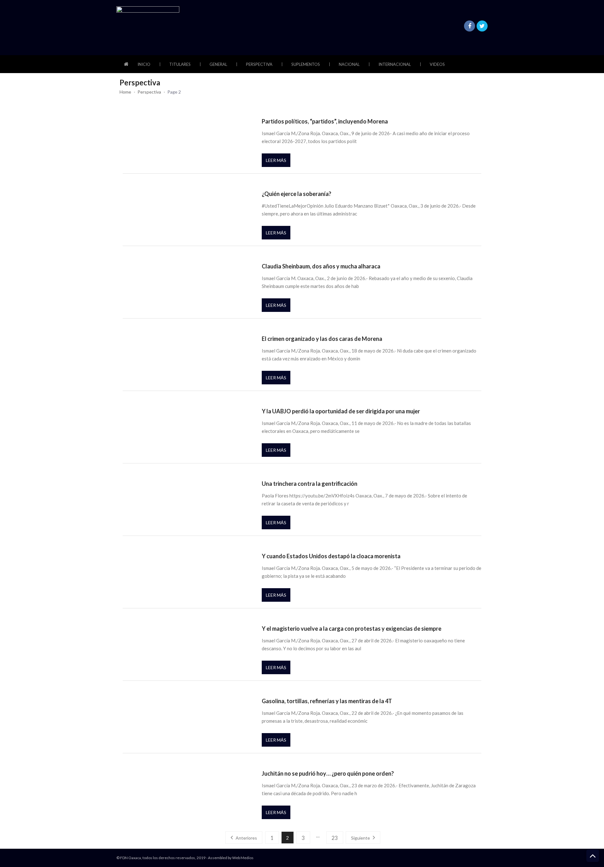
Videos (437, 64)
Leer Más (276, 160)
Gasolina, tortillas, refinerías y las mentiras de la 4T (327, 701)
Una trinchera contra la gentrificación (309, 483)
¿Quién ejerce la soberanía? (296, 193)
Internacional (394, 64)
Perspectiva (259, 64)
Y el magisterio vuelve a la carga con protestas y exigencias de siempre (351, 628)
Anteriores (246, 838)
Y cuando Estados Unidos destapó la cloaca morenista (331, 556)
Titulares (180, 64)
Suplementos (305, 64)
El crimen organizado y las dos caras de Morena (322, 338)
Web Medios (243, 857)
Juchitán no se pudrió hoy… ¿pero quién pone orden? (328, 773)
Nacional (349, 64)
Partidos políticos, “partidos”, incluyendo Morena (325, 121)
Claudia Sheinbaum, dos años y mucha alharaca (321, 266)
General (218, 64)
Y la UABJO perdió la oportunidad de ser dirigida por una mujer (341, 411)
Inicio (143, 64)
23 (335, 838)
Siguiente (360, 838)
